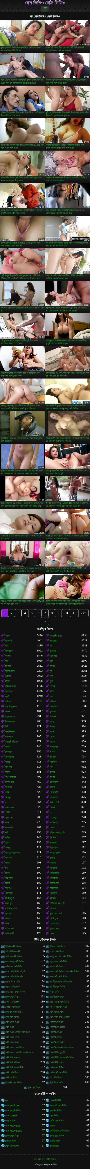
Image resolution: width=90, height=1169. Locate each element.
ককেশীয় (8, 787)
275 (83, 613)
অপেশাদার (54, 746)
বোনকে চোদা (10, 1120)
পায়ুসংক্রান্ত (10, 716)
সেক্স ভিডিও (54, 1115)
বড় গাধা (8, 888)
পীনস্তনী (8, 640)
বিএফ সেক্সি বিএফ (12, 996)
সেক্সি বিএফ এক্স (56, 1032)
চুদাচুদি (52, 1125)
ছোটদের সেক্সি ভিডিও (13, 956)
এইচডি (8, 676)
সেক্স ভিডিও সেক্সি (56, 1011)
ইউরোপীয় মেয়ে (56, 635)
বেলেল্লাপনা (54, 923)
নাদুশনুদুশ (9, 877)
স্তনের (8, 913)
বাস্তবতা (53, 842)
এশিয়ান (8, 701)
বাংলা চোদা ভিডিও (57, 1135)
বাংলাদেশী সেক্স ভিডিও (58, 1105)
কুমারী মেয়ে (9, 671)
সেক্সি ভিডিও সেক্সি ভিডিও (59, 1130)
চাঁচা (51, 660)
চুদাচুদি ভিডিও (55, 1140)
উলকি (7, 772)
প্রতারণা (53, 893)
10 (66, 613)
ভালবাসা (53, 908)
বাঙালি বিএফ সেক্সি (12, 981)
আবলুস (8, 797)
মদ (6, 867)
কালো (52, 731)
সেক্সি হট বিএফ (11, 1077)
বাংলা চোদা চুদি (11, 1115)
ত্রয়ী (7, 696)
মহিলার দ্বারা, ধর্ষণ (57, 832)
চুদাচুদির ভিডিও (55, 1110)
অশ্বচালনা (9, 650)
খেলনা (7, 711)
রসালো (52, 857)
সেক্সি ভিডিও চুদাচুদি (57, 1052)
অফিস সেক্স (54, 883)
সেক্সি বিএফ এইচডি (57, 1027)
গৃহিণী (7, 812)
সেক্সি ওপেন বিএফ (12, 1022)
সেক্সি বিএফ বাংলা (12, 1042)
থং (51, 812)
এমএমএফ (9, 807)
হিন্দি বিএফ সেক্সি (56, 1082)
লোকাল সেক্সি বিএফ (13, 1006)
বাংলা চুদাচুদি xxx (12, 1105)
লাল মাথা (8, 766)
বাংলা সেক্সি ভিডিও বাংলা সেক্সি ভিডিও (64, 971)
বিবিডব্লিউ (54, 888)
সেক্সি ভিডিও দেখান (12, 1057)
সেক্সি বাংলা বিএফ (56, 1022)
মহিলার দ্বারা (10, 686)
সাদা (6, 660)
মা (6, 802)
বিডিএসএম (54, 847)
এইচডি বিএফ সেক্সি (12, 951)
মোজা (52, 933)
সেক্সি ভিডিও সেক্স (56, 1062)
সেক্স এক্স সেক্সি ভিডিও (13, 1011)
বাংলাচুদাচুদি (54, 1145)
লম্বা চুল (8, 903)
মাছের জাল (9, 928)
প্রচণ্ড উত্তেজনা (12, 852)
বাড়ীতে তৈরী (54, 802)
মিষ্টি (6, 726)
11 (74, 613)
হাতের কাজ (9, 782)
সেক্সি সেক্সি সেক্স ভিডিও (59, 1072)
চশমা (7, 822)
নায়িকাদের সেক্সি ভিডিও (14, 966)
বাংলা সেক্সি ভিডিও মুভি (14, 976)
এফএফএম (54, 797)
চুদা (6, 1100)
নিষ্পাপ (52, 666)
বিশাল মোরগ (10, 721)
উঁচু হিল (53, 837)
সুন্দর (51, 681)
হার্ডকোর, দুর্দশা (11, 908)
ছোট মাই (53, 655)
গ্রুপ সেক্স (9, 817)
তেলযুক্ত (53, 817)
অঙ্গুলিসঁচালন (10, 731)
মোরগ (7, 792)
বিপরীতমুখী (9, 898)
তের (51, 676)
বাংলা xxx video (13, 1125)
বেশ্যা (52, 736)
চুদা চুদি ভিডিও (10, 1140)
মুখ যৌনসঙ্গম (55, 852)
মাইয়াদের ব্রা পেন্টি (57, 903)
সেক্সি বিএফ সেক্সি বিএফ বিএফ (61, 1047)
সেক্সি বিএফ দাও (56, 1037)
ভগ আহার (54, 822)
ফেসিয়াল (8, 751)
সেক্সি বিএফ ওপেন (12, 1037)
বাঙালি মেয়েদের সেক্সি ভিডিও (61, 981)
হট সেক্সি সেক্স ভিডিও (13, 1082)
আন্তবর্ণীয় (9, 756)
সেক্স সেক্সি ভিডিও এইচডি (59, 1016)
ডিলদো (52, 787)
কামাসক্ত (9, 691)
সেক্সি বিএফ (9, 1027)
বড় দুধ (7, 655)
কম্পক (7, 847)
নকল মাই (53, 867)
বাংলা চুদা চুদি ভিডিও (13, 1110)
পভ (51, 766)
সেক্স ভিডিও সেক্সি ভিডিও (45, 2)
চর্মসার (52, 772)
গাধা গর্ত (8, 857)
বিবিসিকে (53, 761)
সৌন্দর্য (52, 686)
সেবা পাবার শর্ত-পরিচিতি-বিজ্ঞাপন (45, 1159)
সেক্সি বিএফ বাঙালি (57, 1042)
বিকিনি (7, 872)
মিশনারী (8, 666)
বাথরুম (8, 918)
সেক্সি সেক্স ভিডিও (56, 1067)
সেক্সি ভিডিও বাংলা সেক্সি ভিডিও (62, 1057)
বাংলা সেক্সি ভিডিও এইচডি (15, 971)
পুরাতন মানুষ (54, 928)
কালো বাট (9, 827)
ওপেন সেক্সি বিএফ (57, 951)
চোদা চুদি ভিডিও (56, 1100)
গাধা (6, 645)
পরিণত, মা (54, 918)
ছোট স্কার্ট (9, 933)
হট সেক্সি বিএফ (56, 1077)
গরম (51, 696)
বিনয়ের (52, 726)
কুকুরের (53, 650)
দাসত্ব (7, 862)
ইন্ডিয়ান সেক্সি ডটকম (13, 946)
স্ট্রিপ (52, 691)
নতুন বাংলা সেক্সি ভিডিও (59, 961)
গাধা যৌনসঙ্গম (10, 777)
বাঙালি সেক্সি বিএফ (12, 986)
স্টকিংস (53, 701)
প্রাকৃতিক (53, 706)
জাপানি (7, 746)
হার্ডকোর (53, 640)
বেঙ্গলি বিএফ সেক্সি (57, 996)
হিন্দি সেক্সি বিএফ (34, 1087)
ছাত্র (7, 842)
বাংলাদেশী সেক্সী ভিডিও (58, 976)
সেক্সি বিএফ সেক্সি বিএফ (14, 1047)
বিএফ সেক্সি (54, 991)
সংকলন (53, 716)
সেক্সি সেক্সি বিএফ (12, 1072)
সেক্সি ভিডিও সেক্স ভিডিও (14, 1067)
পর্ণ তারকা (9, 736)
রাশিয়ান (52, 898)
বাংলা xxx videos (13, 1130)
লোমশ (52, 741)
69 (6, 832)
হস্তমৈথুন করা (11, 706)
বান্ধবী (7, 761)
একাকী (52, 751)
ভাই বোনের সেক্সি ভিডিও (59, 1001)
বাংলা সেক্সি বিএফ (56, 966)
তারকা (52, 807)
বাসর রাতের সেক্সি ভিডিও (14, 991)
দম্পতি (52, 777)
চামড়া (52, 721)
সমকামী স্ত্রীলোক (12, 741)
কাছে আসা (54, 782)
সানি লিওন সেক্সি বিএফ (58, 1006)
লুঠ (51, 671)
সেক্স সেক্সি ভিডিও (12, 1016)
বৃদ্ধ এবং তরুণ (56, 913)
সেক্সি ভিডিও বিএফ (12, 1062)
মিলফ (7, 681)
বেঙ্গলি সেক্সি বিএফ (12, 1001)
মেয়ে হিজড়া (54, 872)
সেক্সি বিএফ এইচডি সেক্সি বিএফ (17, 1032)
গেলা (52, 827)
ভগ (51, 645)
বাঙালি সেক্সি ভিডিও (57, 986)
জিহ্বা (7, 883)
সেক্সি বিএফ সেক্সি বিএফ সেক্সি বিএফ (19, 1052)
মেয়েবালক (54, 877)
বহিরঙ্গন (53, 756)
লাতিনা (7, 837)
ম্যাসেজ (53, 862)
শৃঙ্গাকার (53, 711)
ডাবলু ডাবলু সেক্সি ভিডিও (14, 961)
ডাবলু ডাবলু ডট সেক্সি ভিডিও (60, 956)
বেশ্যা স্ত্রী (54, 792)
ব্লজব (7, 635)
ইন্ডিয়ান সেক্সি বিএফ (57, 946)
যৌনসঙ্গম (9, 893)
